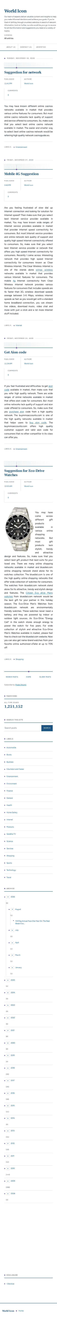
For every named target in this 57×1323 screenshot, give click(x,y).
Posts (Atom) (20, 685)
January (18, 967)
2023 (13, 1005)
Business (10, 762)
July (17, 930)
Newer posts (12, 677)
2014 (13, 1118)
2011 (12, 1156)
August (18, 909)
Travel (9, 877)
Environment (12, 784)
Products (10, 827)
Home (28, 677)
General (10, 798)
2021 (13, 1030)
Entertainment (21, 147)
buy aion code (38, 422)
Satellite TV (11, 834)
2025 (13, 980)
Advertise (41, 47)
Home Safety (12, 812)
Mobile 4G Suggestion (21, 174)
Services (10, 848)
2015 (13, 1105)
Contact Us (26, 47)
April (17, 943)
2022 (13, 1018)
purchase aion (16, 411)
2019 (13, 1055)
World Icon (15, 11)
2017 (13, 1080)
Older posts (45, 677)
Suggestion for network (22, 72)
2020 (13, 1043)
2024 (13, 992)
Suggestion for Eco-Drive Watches (24, 472)
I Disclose (10, 1284)
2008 (13, 1193)
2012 (13, 1143)
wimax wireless (44, 269)
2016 (13, 1093)
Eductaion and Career (15, 769)
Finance (10, 791)
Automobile (11, 747)
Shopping (20, 659)
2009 (13, 1181)
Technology (11, 870)
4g (14, 280)
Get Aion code (15, 352)
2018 (13, 1068)
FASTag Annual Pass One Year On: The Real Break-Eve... (32, 922)
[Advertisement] (28, 1238)
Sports (9, 863)
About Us (11, 47)
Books (9, 755)
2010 (13, 1168)
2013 (13, 1131)
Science (10, 841)
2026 (13, 897)
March (17, 955)
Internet (19, 325)
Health (9, 805)
